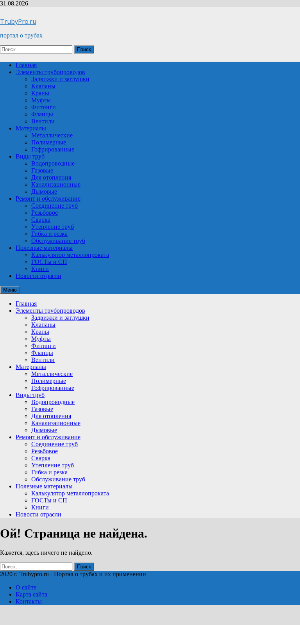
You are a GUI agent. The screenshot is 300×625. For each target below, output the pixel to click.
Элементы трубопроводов (50, 72)
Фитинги (43, 107)
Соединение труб (54, 205)
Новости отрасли (38, 275)
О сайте (26, 587)
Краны (40, 93)
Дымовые (44, 191)
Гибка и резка (49, 233)
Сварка (40, 219)
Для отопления (51, 177)
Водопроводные (53, 163)
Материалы (31, 128)
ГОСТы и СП (49, 261)
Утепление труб (52, 226)
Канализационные (55, 184)
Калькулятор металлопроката (70, 254)
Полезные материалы (44, 247)
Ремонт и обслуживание (48, 198)
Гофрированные (52, 149)
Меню (10, 290)
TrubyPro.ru (18, 21)
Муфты (41, 100)
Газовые (42, 170)
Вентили (43, 121)
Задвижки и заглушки (60, 79)
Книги (40, 268)
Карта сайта (31, 594)
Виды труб (30, 156)
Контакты (29, 601)
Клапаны (43, 86)
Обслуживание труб (58, 240)
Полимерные (48, 142)
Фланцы (42, 114)
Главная (26, 65)
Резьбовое (44, 212)
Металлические (52, 135)
